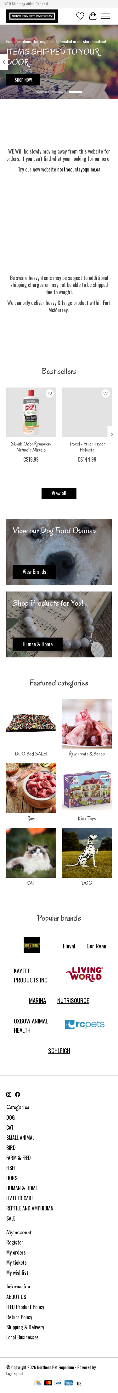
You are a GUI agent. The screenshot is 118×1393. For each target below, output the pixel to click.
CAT (31, 883)
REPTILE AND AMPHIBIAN (29, 1208)
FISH (10, 1168)
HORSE (12, 1178)
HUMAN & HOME (21, 1188)
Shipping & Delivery (25, 1327)
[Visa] (58, 1383)
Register (14, 1242)
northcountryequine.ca (78, 169)
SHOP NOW (23, 80)
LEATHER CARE (19, 1198)
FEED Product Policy (25, 1307)
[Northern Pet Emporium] (32, 15)
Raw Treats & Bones (87, 754)
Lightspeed (14, 1373)
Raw (31, 818)
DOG (86, 883)
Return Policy (19, 1317)
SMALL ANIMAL (20, 1137)
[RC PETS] (84, 1025)
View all (59, 493)
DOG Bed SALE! (31, 754)
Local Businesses (22, 1337)
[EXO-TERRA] (31, 946)
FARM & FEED (18, 1158)
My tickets (16, 1262)
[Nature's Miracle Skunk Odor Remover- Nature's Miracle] (31, 412)
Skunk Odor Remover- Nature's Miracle (31, 446)
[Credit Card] (38, 1383)
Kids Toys (87, 818)
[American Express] (69, 1383)
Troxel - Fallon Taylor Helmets (87, 446)
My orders (16, 1252)
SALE (10, 1218)
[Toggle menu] (105, 16)
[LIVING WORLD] (84, 975)
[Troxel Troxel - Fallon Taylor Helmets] (87, 412)
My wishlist (17, 1272)
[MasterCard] (48, 1383)
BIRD (11, 1147)
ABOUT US (16, 1297)
